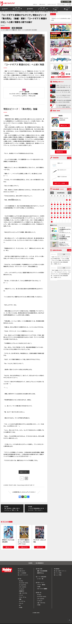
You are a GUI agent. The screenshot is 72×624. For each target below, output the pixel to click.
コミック (21, 603)
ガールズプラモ (22, 585)
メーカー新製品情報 (41, 576)
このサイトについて (51, 4)
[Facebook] (19, 497)
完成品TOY (21, 591)
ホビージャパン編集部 (42, 588)
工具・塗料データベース (60, 571)
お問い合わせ (42, 4)
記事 (64, 254)
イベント (21, 595)
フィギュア (21, 589)
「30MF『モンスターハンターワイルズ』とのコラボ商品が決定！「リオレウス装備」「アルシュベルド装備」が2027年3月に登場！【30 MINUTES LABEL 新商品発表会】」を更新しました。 (60, 260)
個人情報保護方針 (40, 563)
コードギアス (18, 28)
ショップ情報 (58, 575)
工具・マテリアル (23, 593)
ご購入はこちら (8, 547)
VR (19, 605)
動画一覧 (39, 592)
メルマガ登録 (66, 1)
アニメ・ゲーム (22, 597)
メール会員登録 (22, 573)
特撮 (20, 599)
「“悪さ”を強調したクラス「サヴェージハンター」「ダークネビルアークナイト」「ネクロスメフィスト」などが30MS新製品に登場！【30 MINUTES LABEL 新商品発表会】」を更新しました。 (61, 274)
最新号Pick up (40, 573)
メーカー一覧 (40, 578)
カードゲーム (22, 601)
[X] (22, 497)
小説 (13, 28)
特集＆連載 (39, 568)
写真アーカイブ (40, 582)
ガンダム (21, 580)
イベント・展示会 (41, 584)
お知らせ (35, 4)
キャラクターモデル (5, 28)
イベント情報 (58, 573)
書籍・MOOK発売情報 (42, 571)
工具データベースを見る (59, 183)
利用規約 (30, 563)
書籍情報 (57, 568)
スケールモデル (22, 587)
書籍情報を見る (59, 152)
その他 (20, 607)
